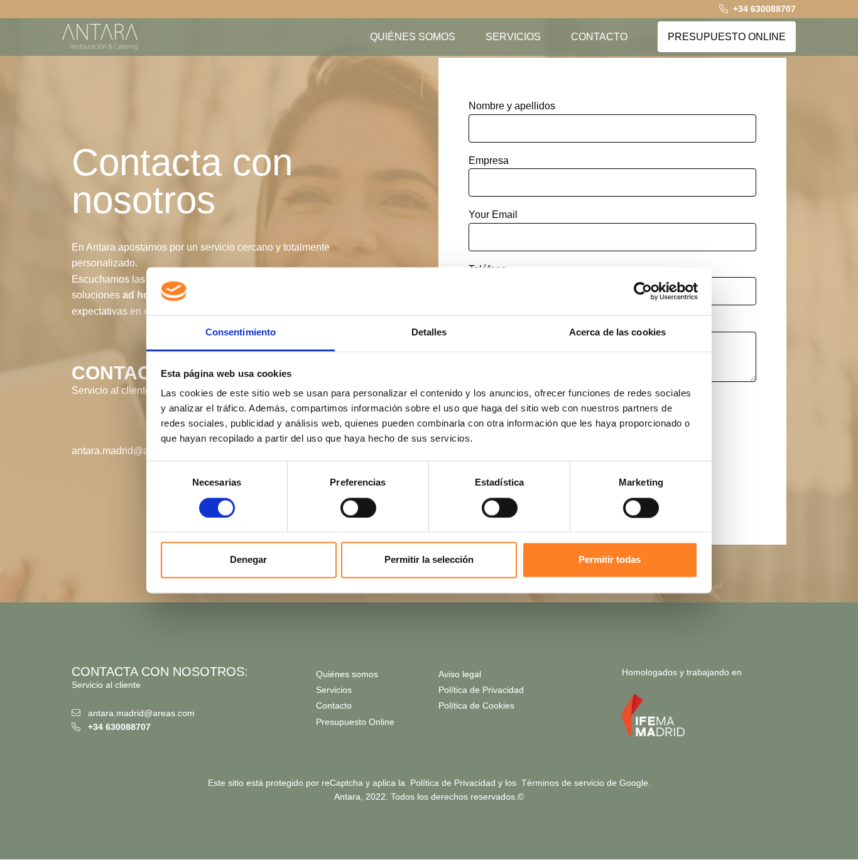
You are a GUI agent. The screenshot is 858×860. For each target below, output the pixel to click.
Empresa (489, 160)
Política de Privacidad (481, 690)
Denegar (248, 560)
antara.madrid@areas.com (131, 450)
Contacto (334, 705)
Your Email (493, 214)
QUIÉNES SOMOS (412, 36)
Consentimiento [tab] (240, 332)
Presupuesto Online (355, 722)
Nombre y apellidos (512, 106)
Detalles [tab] (429, 332)
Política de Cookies (476, 705)
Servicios (334, 690)
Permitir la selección (429, 560)
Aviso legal (459, 674)
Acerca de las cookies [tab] (617, 332)
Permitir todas (609, 560)
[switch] (358, 508)
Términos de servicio (562, 783)
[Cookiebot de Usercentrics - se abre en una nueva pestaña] (643, 290)
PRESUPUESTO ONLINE (727, 36)
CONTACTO (599, 36)
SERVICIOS (513, 36)
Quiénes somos (347, 674)
